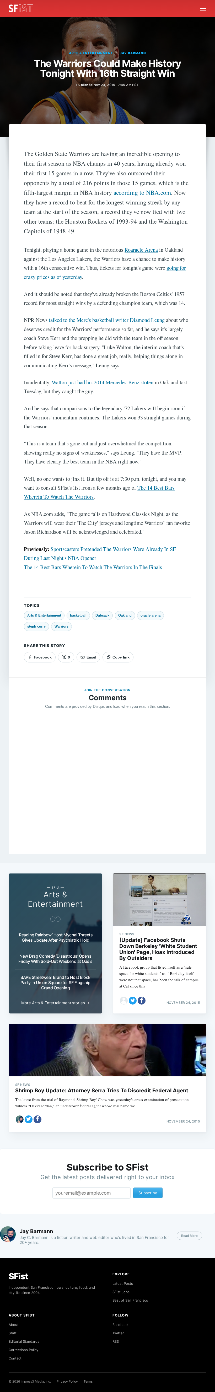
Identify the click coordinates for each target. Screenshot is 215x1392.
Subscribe (147, 1192)
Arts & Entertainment (91, 53)
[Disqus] (107, 788)
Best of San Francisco (130, 1300)
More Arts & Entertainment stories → (55, 1002)
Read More (189, 1236)
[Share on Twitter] (132, 1000)
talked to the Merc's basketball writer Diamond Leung (107, 319)
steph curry (36, 626)
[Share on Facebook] (141, 1000)
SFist (18, 1276)
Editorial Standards (24, 1341)
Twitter (118, 1333)
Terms (88, 1381)
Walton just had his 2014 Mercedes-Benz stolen (102, 382)
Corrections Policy (23, 1350)
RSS (115, 1341)
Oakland (125, 615)
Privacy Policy (67, 1381)
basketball (78, 615)
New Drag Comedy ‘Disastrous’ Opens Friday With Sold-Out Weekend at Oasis (55, 958)
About (14, 1325)
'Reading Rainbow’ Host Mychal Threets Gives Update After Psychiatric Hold (55, 937)
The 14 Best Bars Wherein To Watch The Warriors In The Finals (93, 567)
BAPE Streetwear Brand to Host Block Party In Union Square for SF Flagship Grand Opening (55, 982)
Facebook (120, 1325)
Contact (15, 1358)
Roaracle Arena (141, 249)
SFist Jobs (121, 1292)
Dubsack (102, 615)
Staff (13, 1333)
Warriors (61, 626)
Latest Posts (122, 1283)
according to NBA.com (142, 192)
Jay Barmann (133, 53)
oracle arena (150, 615)
